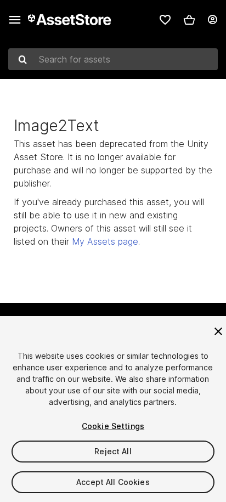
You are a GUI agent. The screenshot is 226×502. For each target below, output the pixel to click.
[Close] (218, 331)
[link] (165, 19)
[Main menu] (15, 20)
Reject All (112, 451)
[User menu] (212, 19)
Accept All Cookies (113, 482)
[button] (189, 19)
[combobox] (113, 59)
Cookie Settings (113, 426)
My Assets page (105, 241)
